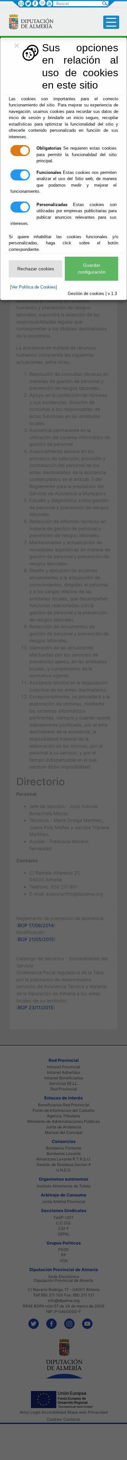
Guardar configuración (92, 269)
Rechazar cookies (35, 268)
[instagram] (42, 3)
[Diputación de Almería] (28, 21)
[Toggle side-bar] (111, 22)
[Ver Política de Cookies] (33, 287)
